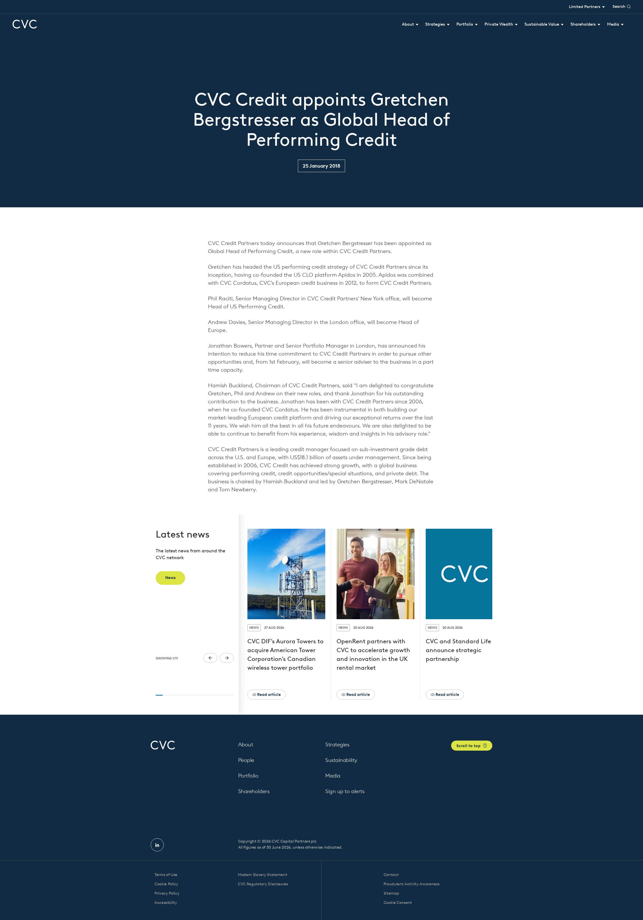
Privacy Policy (167, 893)
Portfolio (248, 775)
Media (332, 775)
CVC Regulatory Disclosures (263, 884)
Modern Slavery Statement (262, 874)
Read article (268, 694)
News (170, 577)
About (245, 744)
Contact (391, 874)
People (246, 760)
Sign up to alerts (344, 791)
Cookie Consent (398, 902)
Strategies (337, 744)
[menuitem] (410, 24)
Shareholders (254, 791)
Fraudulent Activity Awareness (412, 884)
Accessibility (165, 902)
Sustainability (341, 760)
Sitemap (391, 893)
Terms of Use (165, 874)
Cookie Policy (166, 884)
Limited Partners (585, 6)
